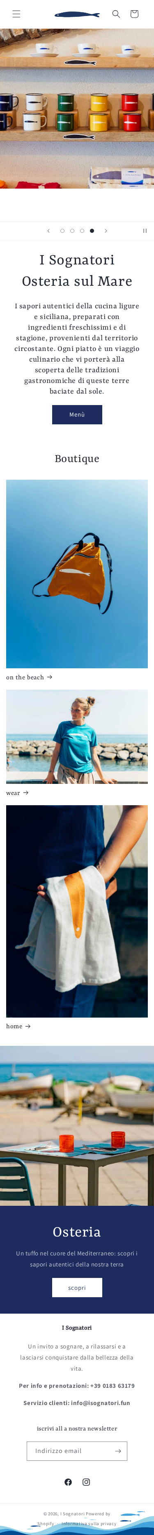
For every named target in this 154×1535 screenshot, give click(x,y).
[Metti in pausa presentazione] (145, 231)
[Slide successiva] (106, 231)
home (14, 1026)
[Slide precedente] (48, 231)
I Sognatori (72, 1514)
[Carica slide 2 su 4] (72, 231)
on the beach (25, 677)
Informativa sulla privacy (89, 1523)
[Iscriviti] (118, 1451)
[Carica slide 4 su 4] (92, 231)
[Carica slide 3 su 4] (82, 231)
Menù (77, 414)
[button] (16, 14)
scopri (77, 1287)
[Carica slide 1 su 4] (62, 231)
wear (13, 793)
